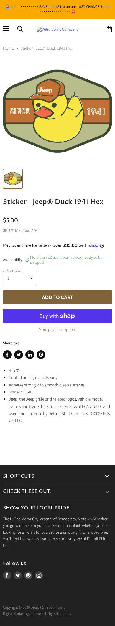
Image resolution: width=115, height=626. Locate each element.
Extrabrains (62, 613)
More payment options (58, 329)
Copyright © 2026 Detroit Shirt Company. (34, 607)
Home (8, 48)
